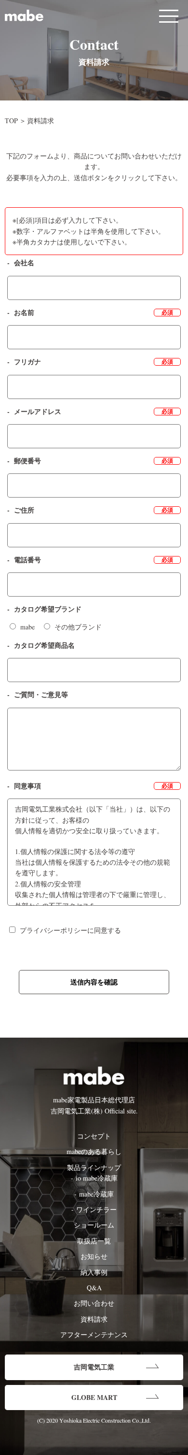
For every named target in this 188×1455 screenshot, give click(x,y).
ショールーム (94, 1224)
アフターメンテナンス (94, 1334)
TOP (11, 120)
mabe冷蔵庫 (96, 1193)
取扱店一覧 (94, 1240)
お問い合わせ (94, 1303)
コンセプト (94, 1136)
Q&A (94, 1287)
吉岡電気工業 (94, 1367)
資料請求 (94, 1319)
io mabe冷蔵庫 (97, 1178)
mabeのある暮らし (94, 1151)
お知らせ (94, 1256)
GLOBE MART (94, 1397)
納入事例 (94, 1272)
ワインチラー (96, 1209)
